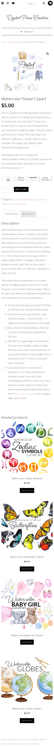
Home (3, 42)
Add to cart (21, 189)
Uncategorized (14, 42)
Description (12, 214)
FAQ (45, 318)
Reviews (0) (28, 214)
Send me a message (25, 393)
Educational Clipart (25, 199)
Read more (27, 642)
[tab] (12, 214)
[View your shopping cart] (50, 3)
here (22, 167)
